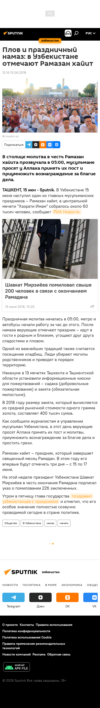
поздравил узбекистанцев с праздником (47, 498)
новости (10, 585)
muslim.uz (11, 136)
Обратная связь (58, 654)
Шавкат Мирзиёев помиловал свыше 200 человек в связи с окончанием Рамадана (48, 291)
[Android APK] (16, 667)
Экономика (71, 585)
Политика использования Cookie (27, 637)
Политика (31, 585)
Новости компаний (16, 654)
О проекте (10, 625)
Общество (10, 523)
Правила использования (54, 625)
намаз (50, 523)
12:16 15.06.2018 (14, 72)
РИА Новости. (66, 211)
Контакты (27, 625)
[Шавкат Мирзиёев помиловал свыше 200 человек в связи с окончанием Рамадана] (50, 249)
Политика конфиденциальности (26, 631)
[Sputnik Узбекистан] (14, 35)
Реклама (39, 654)
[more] (92, 306)
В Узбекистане (32, 523)
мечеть (64, 523)
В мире (51, 585)
